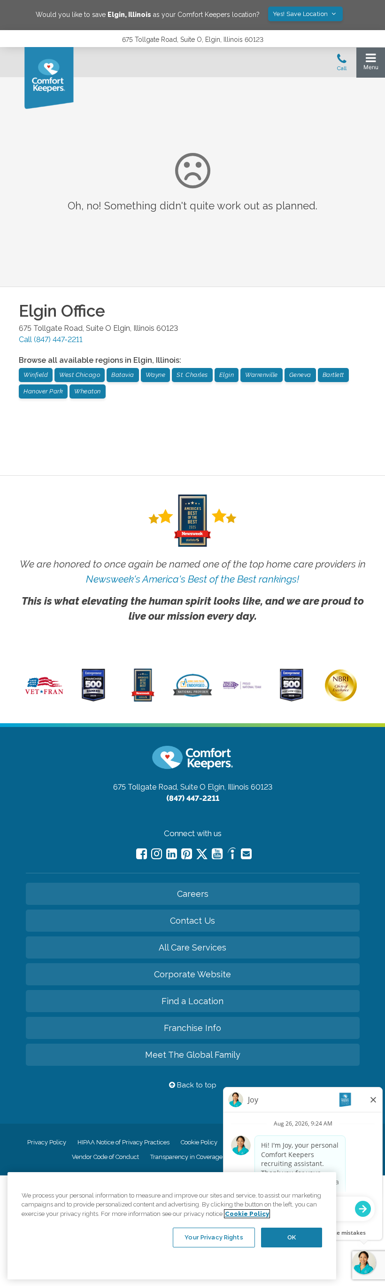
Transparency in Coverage (186, 1156)
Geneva (300, 374)
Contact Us (192, 921)
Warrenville (261, 374)
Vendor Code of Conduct (105, 1156)
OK (291, 1237)
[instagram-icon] (156, 854)
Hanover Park (43, 391)
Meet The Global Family (192, 1055)
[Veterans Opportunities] (44, 696)
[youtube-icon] (217, 854)
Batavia (122, 374)
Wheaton (87, 391)
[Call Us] (341, 65)
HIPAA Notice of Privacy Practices (123, 1142)
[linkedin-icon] (171, 854)
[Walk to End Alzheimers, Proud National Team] (242, 688)
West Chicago (79, 374)
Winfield (35, 374)
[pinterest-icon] (186, 854)
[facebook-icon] (141, 854)
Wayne (156, 374)
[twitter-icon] (202, 854)
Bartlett (333, 374)
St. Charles (192, 374)
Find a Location (192, 1001)
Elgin (226, 374)
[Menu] (370, 64)
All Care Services (192, 947)
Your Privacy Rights (214, 1237)
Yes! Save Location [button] (301, 13)
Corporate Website (192, 974)
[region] (172, 1225)
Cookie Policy (199, 1142)
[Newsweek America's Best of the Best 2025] (142, 699)
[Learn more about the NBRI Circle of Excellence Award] (340, 699)
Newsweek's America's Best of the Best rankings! (192, 579)
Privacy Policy (46, 1142)
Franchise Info (192, 1028)
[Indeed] (232, 854)
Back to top (195, 1085)
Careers (192, 894)
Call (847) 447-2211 (51, 339)
